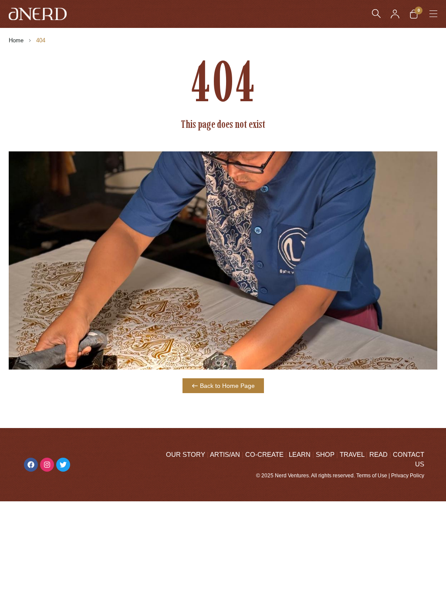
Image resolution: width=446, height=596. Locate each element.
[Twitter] (63, 465)
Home (16, 40)
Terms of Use (371, 476)
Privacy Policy (407, 476)
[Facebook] (31, 465)
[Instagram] (47, 465)
